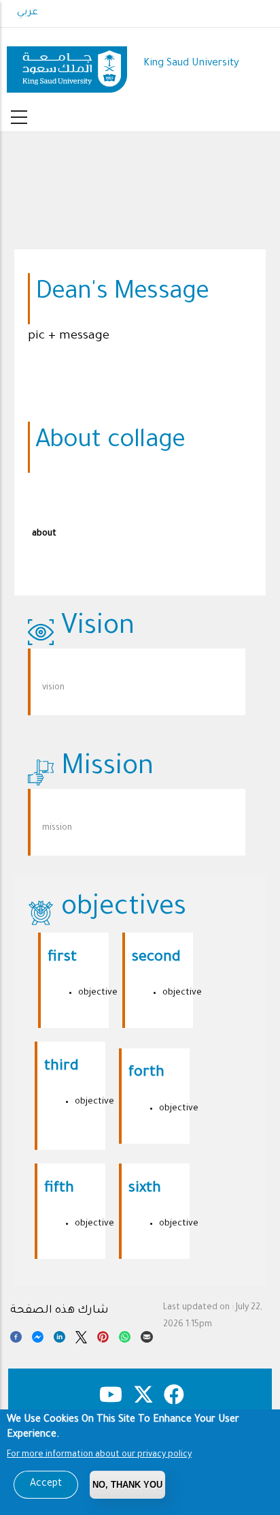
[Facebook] (16, 1339)
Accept (46, 1484)
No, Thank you (127, 1485)
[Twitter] (81, 1339)
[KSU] (67, 64)
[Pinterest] (103, 1339)
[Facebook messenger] (37, 1339)
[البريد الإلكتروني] (146, 1339)
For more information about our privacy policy (99, 1455)
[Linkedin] (59, 1339)
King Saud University (191, 63)
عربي (27, 12)
